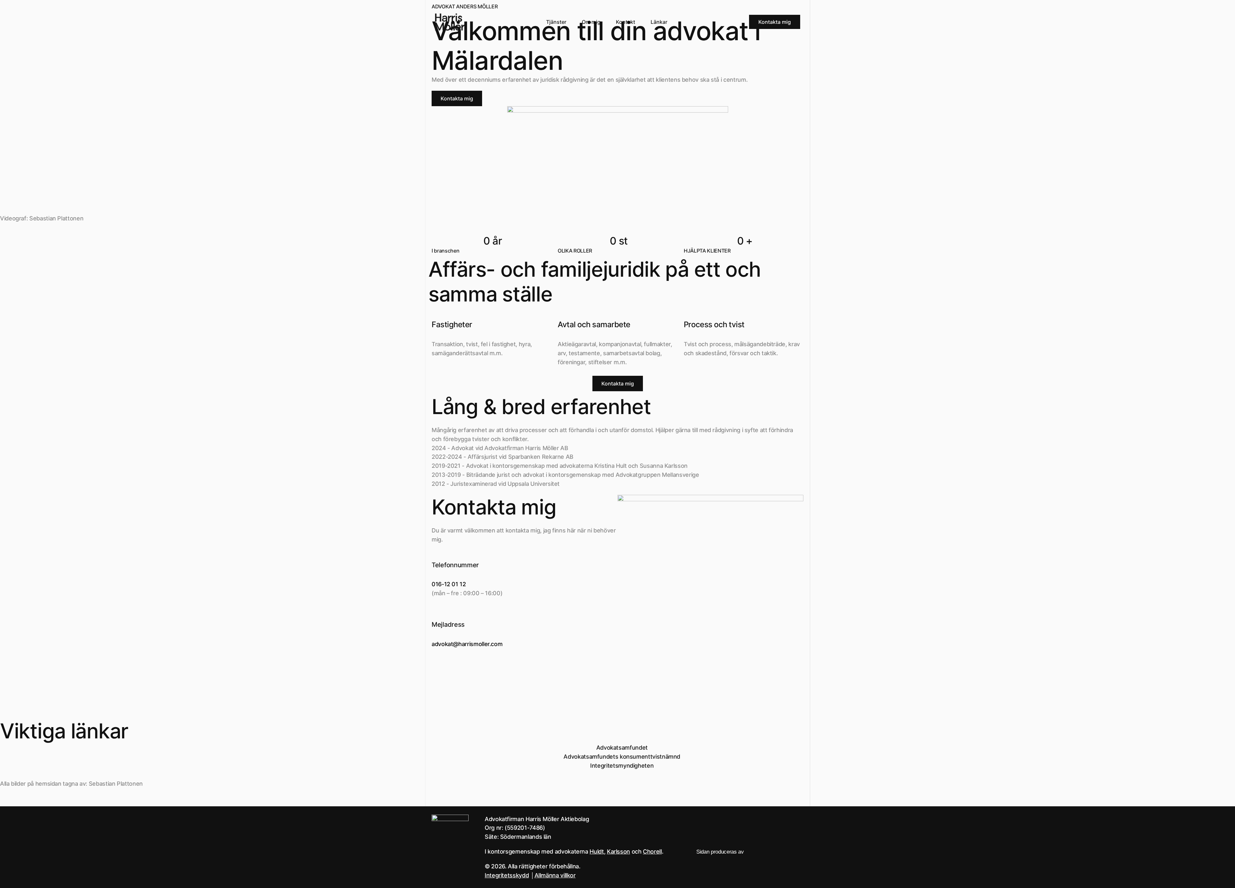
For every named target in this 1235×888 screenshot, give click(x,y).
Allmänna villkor (555, 875)
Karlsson (618, 851)
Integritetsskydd (507, 875)
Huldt (597, 851)
